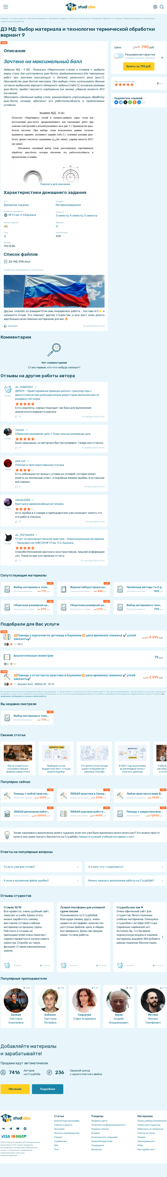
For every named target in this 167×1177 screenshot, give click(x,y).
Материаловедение (68, 205)
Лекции (141, 1137)
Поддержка (97, 1145)
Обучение (15, 1089)
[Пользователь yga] (7, 663)
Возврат (95, 1133)
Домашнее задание (16, 205)
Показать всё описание (55, 184)
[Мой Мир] (139, 102)
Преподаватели (145, 1141)
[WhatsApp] (130, 102)
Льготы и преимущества (66, 1133)
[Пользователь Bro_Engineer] (7, 644)
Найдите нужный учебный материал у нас (106, 836)
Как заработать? (146, 1149)
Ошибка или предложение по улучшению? (24, 270)
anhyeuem (13, 326)
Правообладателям (101, 1141)
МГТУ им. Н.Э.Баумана (22, 214)
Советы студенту (63, 1125)
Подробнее (47, 1089)
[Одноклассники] (135, 102)
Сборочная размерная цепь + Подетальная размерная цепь (53, 433)
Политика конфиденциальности (108, 1125)
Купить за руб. (138, 66)
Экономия (59, 1129)
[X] (125, 102)
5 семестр (90, 215)
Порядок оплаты (100, 1129)
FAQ (56, 1145)
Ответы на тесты (146, 1133)
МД (5, 226)
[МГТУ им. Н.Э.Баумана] (5, 644)
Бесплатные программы (66, 1121)
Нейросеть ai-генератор (150, 1129)
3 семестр (62, 215)
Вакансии (96, 1149)
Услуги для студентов (148, 1125)
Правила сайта (99, 1121)
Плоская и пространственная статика (39, 465)
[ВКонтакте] (116, 102)
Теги (56, 1149)
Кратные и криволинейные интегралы (39, 503)
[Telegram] (121, 102)
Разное (58, 1137)
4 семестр (76, 215)
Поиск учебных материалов (152, 1121)
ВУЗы (140, 1145)
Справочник (60, 1141)
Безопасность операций (104, 1137)
